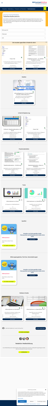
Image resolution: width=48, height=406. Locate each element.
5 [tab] (25, 143)
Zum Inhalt (12, 68)
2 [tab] (23, 72)
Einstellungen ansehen (41, 401)
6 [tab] (27, 143)
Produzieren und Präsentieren (20, 8)
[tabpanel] (12, 57)
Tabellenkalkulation (31, 8)
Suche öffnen (32, 239)
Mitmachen (24, 352)
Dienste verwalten (20, 398)
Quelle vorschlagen (9, 245)
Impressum (38, 403)
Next (46, 58)
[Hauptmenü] (2, 2)
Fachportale (4, 8)
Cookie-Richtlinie (26, 403)
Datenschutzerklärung (33, 403)
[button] (45, 389)
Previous (1, 58)
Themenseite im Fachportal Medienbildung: (11, 14)
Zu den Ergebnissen (40, 328)
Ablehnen (31, 401)
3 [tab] (25, 72)
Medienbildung (11, 8)
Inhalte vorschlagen (9, 281)
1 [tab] (21, 72)
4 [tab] (27, 72)
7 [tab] (29, 143)
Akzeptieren (22, 401)
